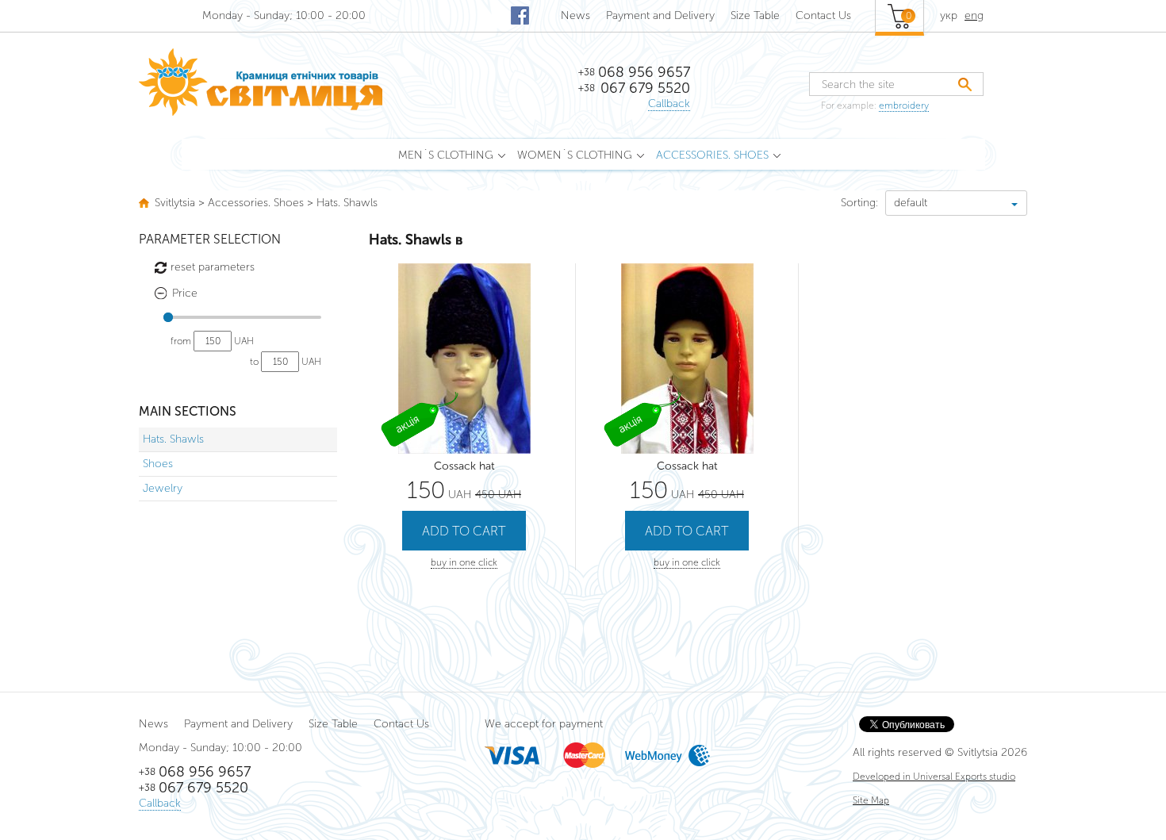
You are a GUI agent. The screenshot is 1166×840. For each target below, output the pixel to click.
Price (185, 293)
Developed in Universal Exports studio (934, 776)
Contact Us (823, 15)
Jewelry (162, 488)
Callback (669, 103)
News (575, 15)
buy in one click (464, 562)
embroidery (904, 105)
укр (948, 15)
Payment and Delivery (660, 15)
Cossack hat (464, 466)
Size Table (755, 15)
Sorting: (859, 202)
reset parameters (213, 267)
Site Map (871, 800)
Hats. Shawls (173, 439)
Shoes (158, 463)
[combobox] (956, 203)
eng (974, 15)
